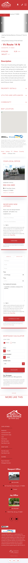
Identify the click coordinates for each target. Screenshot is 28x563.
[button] (2, 23)
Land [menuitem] (2, 436)
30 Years (7, 342)
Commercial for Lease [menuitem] (6, 434)
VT (11, 151)
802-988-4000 (15, 508)
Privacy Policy (12, 235)
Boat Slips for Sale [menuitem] (5, 443)
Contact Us (5, 192)
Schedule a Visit (19, 256)
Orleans (16, 151)
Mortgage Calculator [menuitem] (6, 463)
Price (4, 348)
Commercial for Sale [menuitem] (5, 432)
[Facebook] (11, 519)
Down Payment (7, 354)
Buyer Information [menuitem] (5, 460)
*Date (4, 272)
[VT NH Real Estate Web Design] (14, 552)
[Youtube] (17, 519)
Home (2, 151)
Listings (7, 151)
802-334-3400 (22, 4)
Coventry (21, 151)
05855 (4, 153)
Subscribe (14, 240)
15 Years (14, 342)
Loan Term (6, 339)
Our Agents (11, 192)
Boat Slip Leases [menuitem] (5, 441)
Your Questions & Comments (9, 284)
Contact (15, 489)
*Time (4, 278)
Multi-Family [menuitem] (4, 439)
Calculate (14, 370)
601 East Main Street (15, 486)
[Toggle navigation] (25, 5)
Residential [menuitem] (3, 430)
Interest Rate (6, 360)
